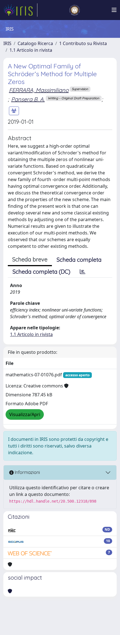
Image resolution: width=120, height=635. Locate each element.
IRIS (7, 43)
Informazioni (27, 472)
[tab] (82, 272)
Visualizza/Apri (24, 414)
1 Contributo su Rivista (83, 43)
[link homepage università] (74, 10)
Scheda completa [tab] (79, 259)
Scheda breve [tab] (29, 259)
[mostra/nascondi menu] (114, 10)
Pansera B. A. (28, 99)
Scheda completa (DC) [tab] (41, 271)
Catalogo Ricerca (35, 43)
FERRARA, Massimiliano (39, 90)
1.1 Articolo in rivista (30, 50)
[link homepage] (20, 10)
